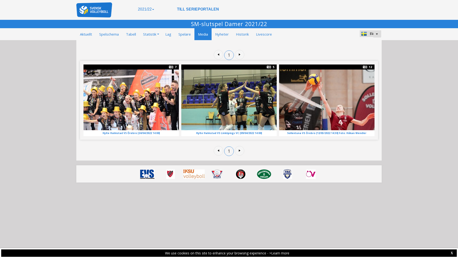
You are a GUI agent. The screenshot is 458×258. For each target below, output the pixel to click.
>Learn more (279, 253)
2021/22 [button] (145, 9)
